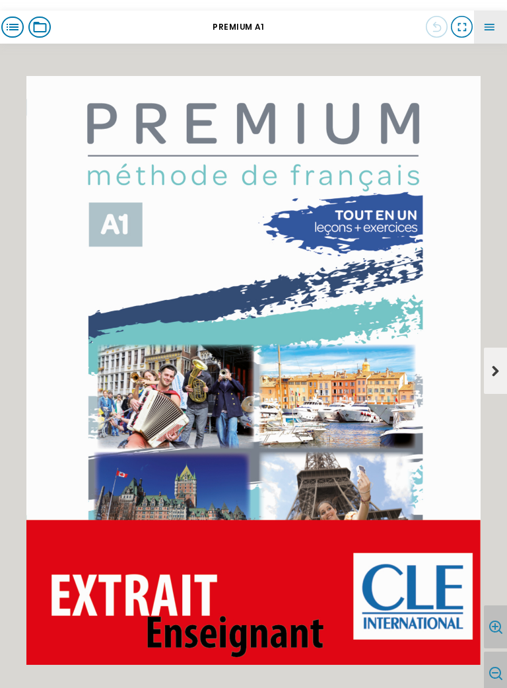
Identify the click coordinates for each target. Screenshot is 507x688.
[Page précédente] (436, 27)
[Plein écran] (461, 27)
